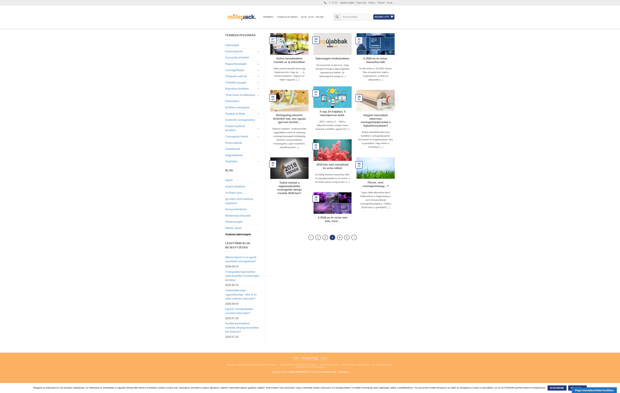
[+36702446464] (325, 2)
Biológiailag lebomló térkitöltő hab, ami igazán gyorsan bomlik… (289, 119)
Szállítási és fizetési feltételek (299, 365)
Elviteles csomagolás (237, 107)
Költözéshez (232, 101)
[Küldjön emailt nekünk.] (336, 3)
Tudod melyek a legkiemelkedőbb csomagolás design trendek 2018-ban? (289, 188)
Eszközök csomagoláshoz (240, 120)
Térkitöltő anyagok (235, 82)
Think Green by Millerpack (240, 95)
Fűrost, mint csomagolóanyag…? (376, 184)
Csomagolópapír (234, 70)
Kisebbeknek (232, 149)
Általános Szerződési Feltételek (257, 365)
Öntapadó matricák (236, 76)
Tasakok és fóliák (235, 113)
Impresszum (348, 365)
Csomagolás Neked (287, 17)
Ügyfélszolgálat (347, 2)
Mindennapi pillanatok (238, 215)
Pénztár (381, 2)
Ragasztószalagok (236, 63)
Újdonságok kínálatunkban (332, 58)
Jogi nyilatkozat (329, 365)
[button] (383, 17)
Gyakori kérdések (235, 186)
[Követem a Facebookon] (330, 3)
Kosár (390, 2)
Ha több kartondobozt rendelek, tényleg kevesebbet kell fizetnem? (242, 327)
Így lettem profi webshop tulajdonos (239, 201)
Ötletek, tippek (233, 228)
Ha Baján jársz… (235, 192)
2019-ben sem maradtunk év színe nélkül (332, 166)
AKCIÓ (304, 17)
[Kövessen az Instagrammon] (333, 3)
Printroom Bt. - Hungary (335, 372)
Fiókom (371, 2)
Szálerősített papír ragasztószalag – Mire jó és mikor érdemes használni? (241, 294)
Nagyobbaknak (234, 155)
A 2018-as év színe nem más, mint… (332, 219)
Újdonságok (232, 45)
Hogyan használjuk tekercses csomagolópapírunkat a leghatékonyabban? (376, 120)
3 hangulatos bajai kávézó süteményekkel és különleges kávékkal (242, 275)
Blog (311, 17)
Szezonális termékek (237, 57)
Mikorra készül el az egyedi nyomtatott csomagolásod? (240, 259)
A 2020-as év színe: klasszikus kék (375, 60)
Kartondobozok (234, 51)
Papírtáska (231, 161)
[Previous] (311, 237)
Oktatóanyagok (234, 221)
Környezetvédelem (236, 209)
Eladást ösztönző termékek (235, 128)
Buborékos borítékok (237, 88)
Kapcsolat (361, 2)
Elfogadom (557, 388)
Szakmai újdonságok (238, 234)
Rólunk (320, 17)
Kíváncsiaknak (233, 142)
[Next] (354, 237)
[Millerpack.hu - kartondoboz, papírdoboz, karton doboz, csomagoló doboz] (241, 16)
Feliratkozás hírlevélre (310, 367)
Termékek (268, 17)
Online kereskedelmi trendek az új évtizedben (289, 60)
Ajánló (229, 180)
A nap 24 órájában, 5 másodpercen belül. (333, 113)
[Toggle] (258, 51)
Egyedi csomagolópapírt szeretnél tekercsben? (239, 311)
